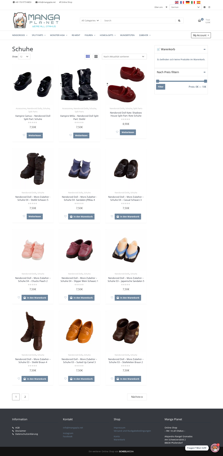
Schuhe (46, 108)
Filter (160, 86)
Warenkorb (119, 439)
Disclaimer (20, 430)
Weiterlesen (35, 135)
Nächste (136, 396)
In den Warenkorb (83, 216)
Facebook (67, 436)
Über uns (158, 7)
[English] (177, 2)
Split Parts (32, 111)
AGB (17, 427)
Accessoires (21, 108)
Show (15, 56)
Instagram (68, 433)
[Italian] (193, 2)
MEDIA (126, 451)
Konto (117, 436)
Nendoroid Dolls (34, 108)
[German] (188, 2)
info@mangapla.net (73, 427)
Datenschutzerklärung (26, 434)
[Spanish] (198, 2)
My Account (200, 35)
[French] (182, 2)
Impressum (119, 427)
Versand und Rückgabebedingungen (132, 430)
